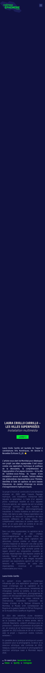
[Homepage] (11, 7)
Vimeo (7, 663)
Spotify (16, 663)
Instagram (28, 663)
